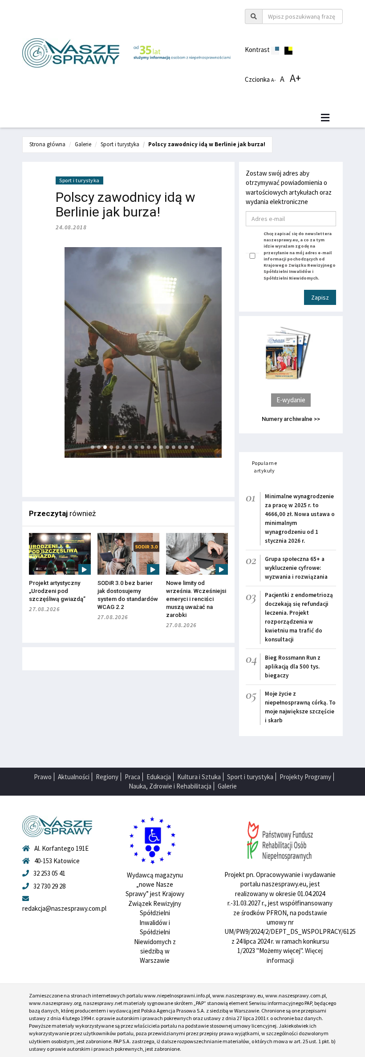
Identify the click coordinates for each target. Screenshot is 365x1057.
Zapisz (320, 297)
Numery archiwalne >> (291, 419)
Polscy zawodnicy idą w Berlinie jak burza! (206, 144)
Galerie (83, 144)
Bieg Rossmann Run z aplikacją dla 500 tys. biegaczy (292, 666)
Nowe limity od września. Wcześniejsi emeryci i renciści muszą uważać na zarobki (196, 599)
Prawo (43, 777)
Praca (132, 777)
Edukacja (158, 777)
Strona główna (47, 144)
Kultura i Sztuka (199, 777)
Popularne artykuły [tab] (264, 467)
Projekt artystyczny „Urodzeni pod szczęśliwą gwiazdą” (57, 591)
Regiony (107, 777)
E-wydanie (290, 400)
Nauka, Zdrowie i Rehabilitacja (170, 786)
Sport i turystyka (120, 144)
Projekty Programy (305, 777)
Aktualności (73, 777)
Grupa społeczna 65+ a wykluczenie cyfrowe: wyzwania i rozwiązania (296, 568)
